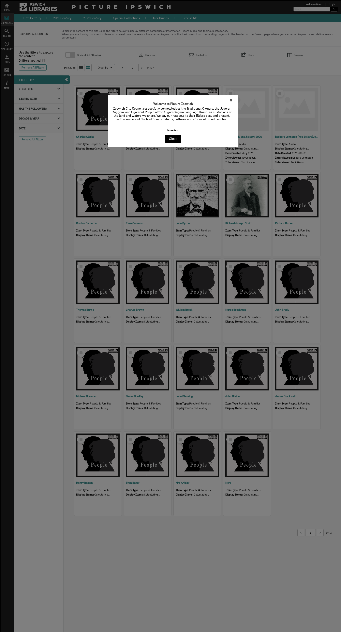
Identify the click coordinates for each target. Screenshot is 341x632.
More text (173, 130)
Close (173, 138)
